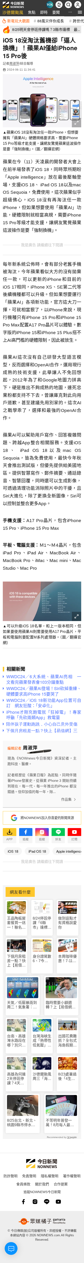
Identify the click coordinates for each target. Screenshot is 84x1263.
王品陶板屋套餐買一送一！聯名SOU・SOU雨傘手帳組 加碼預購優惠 (16, 923)
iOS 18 (13, 851)
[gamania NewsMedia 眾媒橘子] (42, 1221)
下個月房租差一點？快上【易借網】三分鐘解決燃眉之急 (16, 961)
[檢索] (68, 4)
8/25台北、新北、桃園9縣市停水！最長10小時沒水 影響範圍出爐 (22, 1122)
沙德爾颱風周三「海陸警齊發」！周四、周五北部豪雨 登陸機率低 (42, 1076)
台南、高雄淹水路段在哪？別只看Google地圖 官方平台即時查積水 (16, 1040)
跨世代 (78, 20)
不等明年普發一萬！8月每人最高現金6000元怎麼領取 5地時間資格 (61, 1122)
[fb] (23, 1201)
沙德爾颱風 (12, 12)
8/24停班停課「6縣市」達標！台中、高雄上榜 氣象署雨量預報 (42, 923)
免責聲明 (29, 1175)
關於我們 (42, 1184)
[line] (46, 1201)
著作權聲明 (71, 1175)
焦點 (31, 12)
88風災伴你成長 (50, 20)
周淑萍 (14, 63)
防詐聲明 (11, 1175)
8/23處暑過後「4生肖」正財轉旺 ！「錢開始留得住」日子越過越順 (67, 1076)
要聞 (56, 12)
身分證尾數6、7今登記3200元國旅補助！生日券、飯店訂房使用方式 (42, 958)
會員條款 (23, 1184)
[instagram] (35, 1201)
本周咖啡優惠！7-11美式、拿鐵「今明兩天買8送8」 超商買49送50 (67, 958)
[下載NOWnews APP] (59, 4)
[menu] (80, 12)
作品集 (66, 799)
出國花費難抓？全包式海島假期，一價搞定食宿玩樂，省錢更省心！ (67, 1040)
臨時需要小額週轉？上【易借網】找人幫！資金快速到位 (61, 1005)
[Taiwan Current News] (49, 4)
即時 (44, 12)
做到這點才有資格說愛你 (67, 922)
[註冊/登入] (77, 4)
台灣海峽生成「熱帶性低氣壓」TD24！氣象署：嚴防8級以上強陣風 (42, 1040)
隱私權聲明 (49, 1175)
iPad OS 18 (37, 851)
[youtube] (58, 1201)
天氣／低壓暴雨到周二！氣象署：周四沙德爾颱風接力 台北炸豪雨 (22, 1005)
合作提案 (61, 1184)
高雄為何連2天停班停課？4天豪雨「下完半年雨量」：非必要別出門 (16, 1078)
